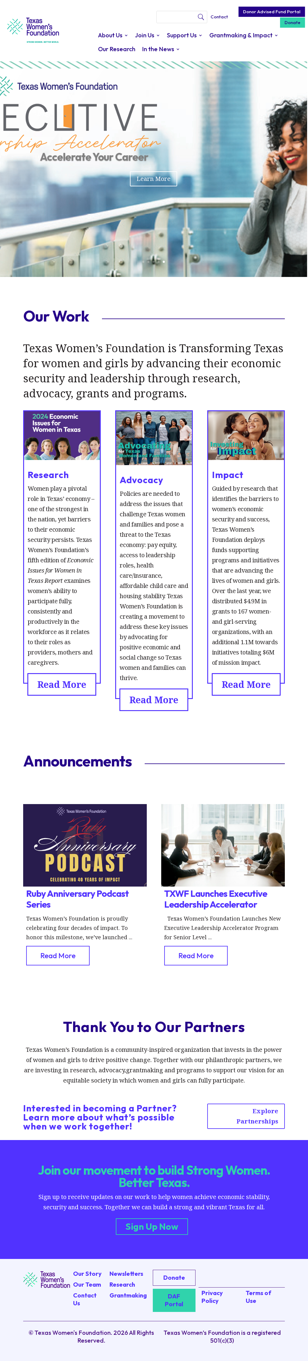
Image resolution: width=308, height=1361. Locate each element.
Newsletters (126, 1273)
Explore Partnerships (257, 1116)
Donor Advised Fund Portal (271, 11)
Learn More (154, 179)
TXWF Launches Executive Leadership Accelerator (215, 899)
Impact (228, 474)
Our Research (116, 50)
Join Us (144, 36)
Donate (292, 22)
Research (48, 474)
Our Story (87, 1273)
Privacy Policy (212, 1296)
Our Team (87, 1284)
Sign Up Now (151, 1226)
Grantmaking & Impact (241, 36)
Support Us (182, 36)
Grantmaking (128, 1295)
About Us (110, 36)
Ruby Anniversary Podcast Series (77, 899)
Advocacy (141, 480)
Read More (61, 684)
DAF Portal (174, 1300)
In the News (158, 50)
